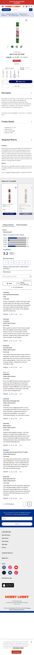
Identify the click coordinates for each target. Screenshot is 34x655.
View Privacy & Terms (18, 647)
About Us (4, 558)
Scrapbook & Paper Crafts (11, 14)
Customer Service (7, 553)
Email (4, 518)
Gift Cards (4, 544)
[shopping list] (29, 6)
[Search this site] (30, 9)
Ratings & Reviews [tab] (8, 225)
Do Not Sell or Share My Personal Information (17, 602)
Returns (14, 172)
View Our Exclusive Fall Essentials (17, 2)
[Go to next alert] (30, 2)
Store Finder (5, 541)
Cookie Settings (16, 652)
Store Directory (6, 535)
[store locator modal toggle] (24, 6)
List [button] (27, 68)
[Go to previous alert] (4, 2)
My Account (5, 538)
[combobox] (20, 9)
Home (3, 14)
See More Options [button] (9, 213)
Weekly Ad (6, 9)
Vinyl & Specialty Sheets (14, 15)
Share (16, 86)
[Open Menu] (3, 6)
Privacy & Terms (17, 604)
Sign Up (17, 524)
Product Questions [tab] (21, 225)
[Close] (31, 642)
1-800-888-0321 (6, 532)
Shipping (8, 172)
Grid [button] (22, 68)
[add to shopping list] (26, 20)
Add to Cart (21, 81)
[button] (3, 72)
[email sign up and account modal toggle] (26, 6)
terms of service (18, 609)
